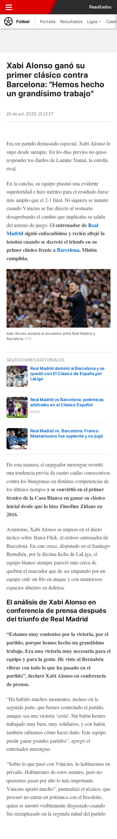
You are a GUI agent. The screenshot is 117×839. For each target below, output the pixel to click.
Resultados (100, 7)
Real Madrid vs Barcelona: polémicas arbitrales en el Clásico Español (67, 402)
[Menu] (9, 7)
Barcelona (68, 249)
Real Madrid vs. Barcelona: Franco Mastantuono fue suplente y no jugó (66, 433)
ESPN (33, 7)
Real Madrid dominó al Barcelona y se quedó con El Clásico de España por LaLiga (67, 373)
